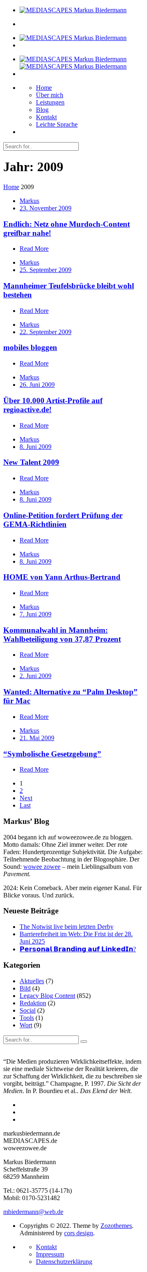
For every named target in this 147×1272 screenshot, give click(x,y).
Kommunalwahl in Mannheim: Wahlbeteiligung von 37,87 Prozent (62, 634)
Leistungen (50, 102)
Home (44, 87)
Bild (25, 988)
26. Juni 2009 (37, 384)
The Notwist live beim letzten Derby (67, 926)
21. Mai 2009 (37, 737)
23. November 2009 (45, 208)
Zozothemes (116, 1225)
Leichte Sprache (57, 124)
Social (28, 1010)
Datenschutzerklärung (64, 1261)
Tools (27, 1017)
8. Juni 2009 (35, 446)
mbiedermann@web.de (33, 1211)
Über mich (49, 94)
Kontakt (46, 117)
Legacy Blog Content (47, 995)
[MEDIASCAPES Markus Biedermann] (73, 10)
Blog (42, 109)
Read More (34, 248)
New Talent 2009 (31, 462)
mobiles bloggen (30, 347)
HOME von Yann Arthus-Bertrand (61, 577)
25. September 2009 (45, 269)
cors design (78, 1233)
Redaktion (33, 1003)
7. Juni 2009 (35, 614)
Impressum (50, 1254)
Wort (26, 1025)
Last (25, 805)
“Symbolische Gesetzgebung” (52, 754)
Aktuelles (32, 980)
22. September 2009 (45, 331)
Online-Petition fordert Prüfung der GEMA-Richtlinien (62, 520)
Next (26, 797)
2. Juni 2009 (35, 675)
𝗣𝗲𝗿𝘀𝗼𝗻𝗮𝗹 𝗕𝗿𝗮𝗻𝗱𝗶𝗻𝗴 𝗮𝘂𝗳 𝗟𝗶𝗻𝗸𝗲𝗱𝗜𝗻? (78, 949)
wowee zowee (41, 866)
